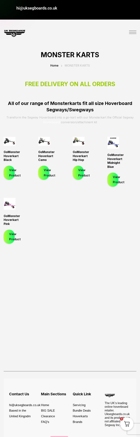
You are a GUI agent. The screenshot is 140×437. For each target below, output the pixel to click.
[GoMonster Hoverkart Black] (9, 141)
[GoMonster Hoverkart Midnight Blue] (113, 143)
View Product (12, 172)
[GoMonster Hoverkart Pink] (9, 204)
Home (54, 65)
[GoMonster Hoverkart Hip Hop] (79, 141)
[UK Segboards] (15, 32)
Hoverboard (51, 122)
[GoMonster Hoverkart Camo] (44, 141)
